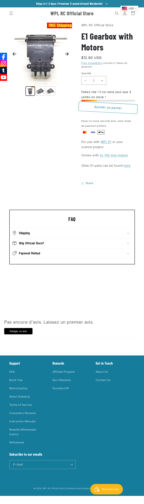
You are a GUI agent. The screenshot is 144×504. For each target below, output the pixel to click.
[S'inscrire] (71, 464)
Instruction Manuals (22, 421)
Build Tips (16, 380)
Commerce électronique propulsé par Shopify (88, 488)
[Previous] (14, 54)
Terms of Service (20, 404)
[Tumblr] (3, 70)
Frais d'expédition (91, 63)
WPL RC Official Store (54, 488)
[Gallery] (40, 60)
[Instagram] (3, 63)
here (127, 165)
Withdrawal (16, 442)
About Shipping (19, 396)
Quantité (86, 73)
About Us (102, 371)
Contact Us (103, 380)
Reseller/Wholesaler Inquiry (23, 432)
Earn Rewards (62, 380)
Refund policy (18, 388)
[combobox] (129, 8)
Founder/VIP (61, 388)
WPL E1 (106, 142)
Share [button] (89, 183)
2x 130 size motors (114, 155)
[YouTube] (3, 77)
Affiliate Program (64, 371)
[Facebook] (3, 56)
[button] (11, 13)
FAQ (12, 371)
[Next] (67, 54)
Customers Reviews (22, 413)
